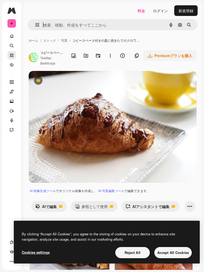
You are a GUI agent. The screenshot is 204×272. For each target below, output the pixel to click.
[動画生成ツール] (11, 111)
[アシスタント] (11, 130)
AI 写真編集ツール (111, 190)
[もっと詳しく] (11, 65)
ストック (49, 40)
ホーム (33, 40)
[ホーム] (11, 36)
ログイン (160, 10)
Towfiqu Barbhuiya (47, 60)
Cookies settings (36, 252)
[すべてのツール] (11, 82)
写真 (64, 40)
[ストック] (11, 55)
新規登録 (185, 10)
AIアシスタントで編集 (147, 208)
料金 (141, 10)
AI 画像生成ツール (43, 190)
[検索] (11, 45)
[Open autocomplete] (35, 25)
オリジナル (65, 81)
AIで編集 (46, 208)
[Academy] (11, 252)
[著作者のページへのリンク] (33, 58)
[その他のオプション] (110, 55)
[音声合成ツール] (11, 120)
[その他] (11, 261)
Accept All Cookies (173, 252)
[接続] (11, 242)
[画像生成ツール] (11, 101)
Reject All (133, 252)
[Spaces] (11, 91)
